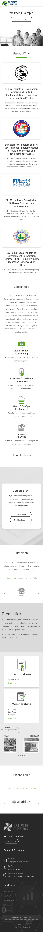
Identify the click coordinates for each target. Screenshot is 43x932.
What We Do (9, 896)
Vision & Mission (10, 900)
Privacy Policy (17, 927)
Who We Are (9, 892)
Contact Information (14, 850)
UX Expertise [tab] (31, 788)
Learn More (19, 514)
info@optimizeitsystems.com (18, 862)
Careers (7, 905)
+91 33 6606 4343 (14, 869)
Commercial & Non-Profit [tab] (27, 578)
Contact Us (26, 927)
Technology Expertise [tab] (16, 788)
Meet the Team (19, 520)
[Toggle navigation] (38, 3)
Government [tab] (11, 578)
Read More (21, 19)
